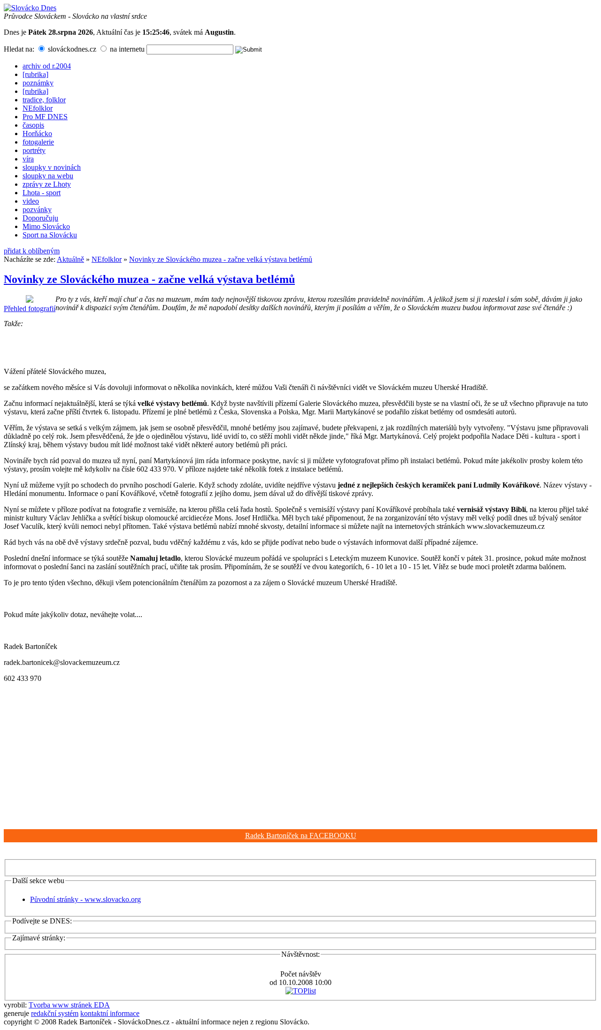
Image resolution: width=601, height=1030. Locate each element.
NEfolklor (38, 108)
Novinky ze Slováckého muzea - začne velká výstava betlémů (220, 259)
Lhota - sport (42, 193)
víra (28, 159)
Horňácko (37, 133)
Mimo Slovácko (46, 226)
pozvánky (37, 210)
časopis (33, 125)
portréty (34, 150)
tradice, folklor (44, 100)
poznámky (38, 83)
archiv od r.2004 (47, 66)
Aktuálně (70, 259)
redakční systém (54, 1013)
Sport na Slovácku (50, 235)
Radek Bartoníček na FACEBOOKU (300, 835)
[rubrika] (35, 74)
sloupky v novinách (52, 167)
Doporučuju (40, 218)
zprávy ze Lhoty (47, 184)
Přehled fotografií (29, 309)
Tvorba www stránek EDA (69, 1005)
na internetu (126, 49)
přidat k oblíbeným (32, 251)
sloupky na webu (48, 176)
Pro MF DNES (45, 117)
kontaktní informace (109, 1013)
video (31, 201)
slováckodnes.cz (71, 49)
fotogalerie (38, 142)
